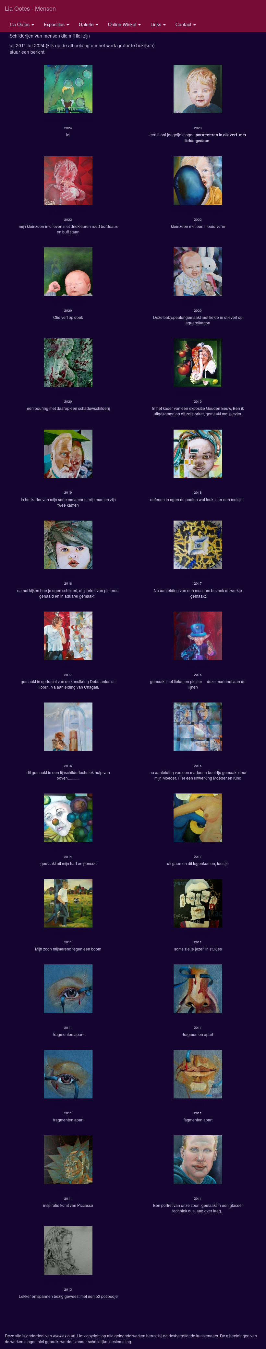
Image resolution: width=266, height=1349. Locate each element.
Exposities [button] (55, 24)
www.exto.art (64, 1335)
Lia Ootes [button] (20, 24)
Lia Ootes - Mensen (30, 8)
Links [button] (157, 24)
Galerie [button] (87, 24)
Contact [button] (184, 24)
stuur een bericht (27, 52)
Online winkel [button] (123, 24)
